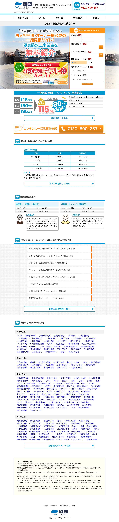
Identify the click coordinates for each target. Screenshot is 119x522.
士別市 (41, 346)
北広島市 (64, 389)
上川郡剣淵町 (77, 338)
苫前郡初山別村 (23, 352)
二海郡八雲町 (22, 362)
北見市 (74, 429)
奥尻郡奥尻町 (49, 368)
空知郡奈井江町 (38, 399)
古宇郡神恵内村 (44, 383)
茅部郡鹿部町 (62, 365)
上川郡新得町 (22, 426)
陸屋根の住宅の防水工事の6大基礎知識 (43, 284)
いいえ (92, 62)
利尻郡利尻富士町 (89, 344)
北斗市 (84, 362)
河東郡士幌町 (22, 429)
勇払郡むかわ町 (36, 410)
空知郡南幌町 (52, 399)
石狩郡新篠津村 (23, 386)
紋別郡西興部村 (50, 431)
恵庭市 (98, 381)
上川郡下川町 (22, 341)
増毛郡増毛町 (76, 341)
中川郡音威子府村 (37, 344)
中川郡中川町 (22, 344)
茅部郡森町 (49, 365)
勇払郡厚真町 (22, 410)
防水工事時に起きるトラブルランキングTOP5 (46, 298)
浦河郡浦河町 (40, 402)
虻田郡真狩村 (66, 378)
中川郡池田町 (57, 434)
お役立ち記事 (78, 18)
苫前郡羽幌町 (89, 349)
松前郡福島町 (91, 365)
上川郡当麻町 (49, 341)
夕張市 (73, 408)
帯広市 (32, 437)
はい (75, 62)
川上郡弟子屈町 (63, 429)
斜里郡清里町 (44, 437)
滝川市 (19, 402)
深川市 (19, 383)
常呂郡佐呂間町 (91, 440)
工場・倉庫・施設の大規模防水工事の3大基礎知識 (48, 263)
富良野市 (72, 336)
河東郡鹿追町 (35, 429)
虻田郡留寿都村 (95, 378)
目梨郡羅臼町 (22, 431)
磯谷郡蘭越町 (59, 386)
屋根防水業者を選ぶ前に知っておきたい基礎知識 (47, 291)
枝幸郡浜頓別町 (44, 336)
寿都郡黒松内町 (75, 399)
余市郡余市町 (22, 408)
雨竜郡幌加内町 (51, 352)
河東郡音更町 (92, 426)
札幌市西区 (58, 394)
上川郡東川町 (50, 338)
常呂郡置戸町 (77, 440)
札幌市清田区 (34, 394)
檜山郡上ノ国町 (73, 362)
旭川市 (19, 336)
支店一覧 (41, 18)
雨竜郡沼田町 (22, 405)
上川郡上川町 (64, 338)
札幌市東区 (86, 391)
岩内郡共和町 (96, 386)
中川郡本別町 (44, 434)
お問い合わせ (72, 505)
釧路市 (96, 429)
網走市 (59, 421)
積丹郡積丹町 (62, 397)
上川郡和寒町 (62, 341)
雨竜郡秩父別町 (55, 402)
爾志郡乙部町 (35, 368)
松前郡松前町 (22, 368)
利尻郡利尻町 (74, 344)
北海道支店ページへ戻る (59, 445)
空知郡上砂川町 (23, 399)
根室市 (94, 434)
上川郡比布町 (91, 338)
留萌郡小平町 (22, 346)
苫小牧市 (28, 402)
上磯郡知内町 (37, 365)
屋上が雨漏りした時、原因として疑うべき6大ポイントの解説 (52, 277)
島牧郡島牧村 (76, 397)
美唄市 (64, 381)
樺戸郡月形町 (39, 389)
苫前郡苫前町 (37, 352)
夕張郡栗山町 (35, 408)
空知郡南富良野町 (70, 346)
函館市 (32, 362)
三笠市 (73, 389)
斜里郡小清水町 (58, 437)
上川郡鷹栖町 (35, 341)
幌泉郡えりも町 (88, 383)
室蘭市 (81, 389)
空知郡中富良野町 (87, 346)
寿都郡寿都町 (89, 399)
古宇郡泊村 (58, 383)
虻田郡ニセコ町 (80, 378)
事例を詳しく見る (59, 118)
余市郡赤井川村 (73, 405)
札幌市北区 (21, 394)
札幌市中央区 (74, 391)
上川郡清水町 (89, 423)
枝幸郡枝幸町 (30, 336)
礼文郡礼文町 (61, 344)
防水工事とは (23, 18)
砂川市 (63, 399)
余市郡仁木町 (87, 405)
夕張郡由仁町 (62, 408)
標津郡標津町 (22, 440)
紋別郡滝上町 (91, 431)
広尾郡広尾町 (62, 423)
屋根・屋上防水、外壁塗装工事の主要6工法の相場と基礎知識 (52, 249)
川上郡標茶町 (49, 429)
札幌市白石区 (71, 394)
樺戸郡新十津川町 (23, 389)
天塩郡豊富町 (76, 349)
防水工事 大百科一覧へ (59, 309)
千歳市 (73, 381)
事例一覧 (59, 18)
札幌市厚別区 (61, 391)
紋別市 (32, 434)
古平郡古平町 (30, 383)
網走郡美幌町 (22, 421)
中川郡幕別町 (71, 434)
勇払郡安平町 (84, 408)
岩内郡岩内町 (82, 386)
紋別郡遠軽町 (35, 431)
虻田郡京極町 (52, 378)
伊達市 (81, 381)
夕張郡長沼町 (49, 408)
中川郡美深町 (89, 341)
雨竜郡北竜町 (69, 402)
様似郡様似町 (39, 391)
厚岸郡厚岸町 (84, 421)
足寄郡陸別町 (49, 423)
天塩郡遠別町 (35, 349)
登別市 (19, 391)
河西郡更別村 (64, 426)
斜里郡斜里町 (72, 437)
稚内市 (63, 352)
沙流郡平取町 (35, 397)
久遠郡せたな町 (76, 365)
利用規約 (46, 505)
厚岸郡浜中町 (22, 423)
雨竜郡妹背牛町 (83, 402)
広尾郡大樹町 (76, 423)
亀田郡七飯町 (96, 362)
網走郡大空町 (35, 421)
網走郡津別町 (49, 421)
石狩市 (47, 386)
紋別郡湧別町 (22, 434)
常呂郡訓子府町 (63, 440)
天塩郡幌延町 (49, 349)
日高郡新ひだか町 (72, 383)
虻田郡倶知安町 (38, 378)
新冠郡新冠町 (92, 389)
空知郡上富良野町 (54, 346)
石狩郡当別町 (37, 386)
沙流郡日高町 (49, 397)
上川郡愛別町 (84, 336)
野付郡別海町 (22, 437)
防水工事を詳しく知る (59, 183)
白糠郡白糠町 (35, 440)
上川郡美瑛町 (22, 338)
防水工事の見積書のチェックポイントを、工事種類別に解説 (51, 256)
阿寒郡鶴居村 (71, 421)
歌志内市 (60, 405)
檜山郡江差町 (59, 362)
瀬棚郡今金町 (62, 368)
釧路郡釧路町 (86, 429)
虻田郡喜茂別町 (23, 378)
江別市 (89, 381)
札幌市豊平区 (22, 397)
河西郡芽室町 (35, 426)
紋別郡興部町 (64, 431)
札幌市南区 (46, 394)
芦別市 (56, 381)
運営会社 (96, 18)
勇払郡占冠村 (74, 352)
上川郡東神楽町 (36, 338)
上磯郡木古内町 (23, 365)
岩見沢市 (70, 386)
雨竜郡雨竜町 (35, 405)
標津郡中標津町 (86, 437)
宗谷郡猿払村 (22, 349)
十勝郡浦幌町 (49, 440)
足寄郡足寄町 (35, 423)
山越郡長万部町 (76, 368)
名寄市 (49, 344)
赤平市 (47, 381)
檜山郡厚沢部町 (44, 362)
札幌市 (49, 391)
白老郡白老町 (89, 397)
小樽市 (27, 391)
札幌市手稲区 (84, 394)
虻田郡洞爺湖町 (23, 381)
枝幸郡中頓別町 (60, 336)
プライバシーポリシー (55, 505)
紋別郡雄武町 (77, 431)
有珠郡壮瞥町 (49, 405)
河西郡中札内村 (50, 426)
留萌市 (32, 346)
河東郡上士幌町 (78, 426)
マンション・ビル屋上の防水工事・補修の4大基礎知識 (49, 270)
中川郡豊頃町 (84, 434)
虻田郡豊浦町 (37, 381)
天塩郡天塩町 (62, 349)
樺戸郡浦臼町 (52, 389)
